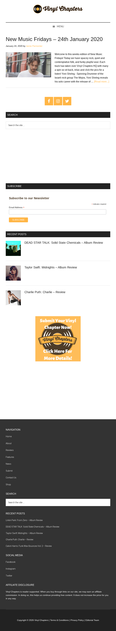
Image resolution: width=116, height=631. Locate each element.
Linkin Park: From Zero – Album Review (24, 520)
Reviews (10, 450)
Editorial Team (92, 620)
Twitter (9, 575)
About (8, 443)
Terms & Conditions (59, 620)
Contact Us (11, 477)
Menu (60, 26)
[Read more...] (101, 81)
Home (9, 436)
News (8, 464)
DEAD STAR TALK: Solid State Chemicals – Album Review (63, 242)
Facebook (10, 562)
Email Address (16, 207)
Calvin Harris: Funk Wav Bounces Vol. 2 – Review (29, 546)
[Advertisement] (58, 156)
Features (10, 457)
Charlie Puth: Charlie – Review (44, 292)
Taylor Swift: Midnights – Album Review (50, 267)
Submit (9, 471)
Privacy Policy (77, 620)
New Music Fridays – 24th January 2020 (54, 39)
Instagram (11, 569)
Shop (8, 484)
